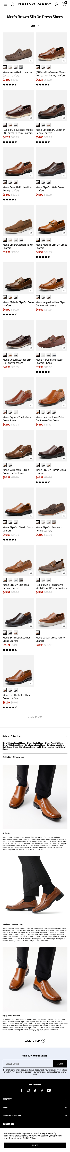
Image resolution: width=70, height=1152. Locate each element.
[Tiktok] (35, 1090)
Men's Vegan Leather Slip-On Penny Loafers (50, 304)
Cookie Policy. (29, 1138)
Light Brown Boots (27, 747)
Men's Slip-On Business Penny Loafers (49, 529)
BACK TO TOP (32, 1040)
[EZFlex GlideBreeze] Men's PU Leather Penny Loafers (51, 74)
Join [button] (60, 1063)
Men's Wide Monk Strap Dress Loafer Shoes (16, 471)
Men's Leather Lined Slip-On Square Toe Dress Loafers (50, 419)
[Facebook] (21, 1090)
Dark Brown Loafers (55, 745)
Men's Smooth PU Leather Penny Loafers (50, 131)
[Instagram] (28, 1090)
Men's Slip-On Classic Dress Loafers (51, 471)
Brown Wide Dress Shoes (13, 745)
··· (21, 67)
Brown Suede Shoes (35, 743)
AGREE (35, 1145)
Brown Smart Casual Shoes (14, 743)
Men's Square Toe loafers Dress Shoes (17, 419)
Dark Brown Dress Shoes (35, 745)
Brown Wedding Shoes (54, 743)
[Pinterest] (42, 1090)
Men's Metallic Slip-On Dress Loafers (51, 246)
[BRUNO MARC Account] (57, 4)
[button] (6, 4)
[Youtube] (49, 1090)
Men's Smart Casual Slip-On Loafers (18, 246)
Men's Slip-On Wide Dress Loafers (50, 189)
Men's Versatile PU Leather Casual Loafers (18, 74)
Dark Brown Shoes (10, 747)
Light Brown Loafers (45, 747)
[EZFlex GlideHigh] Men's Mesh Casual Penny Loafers (51, 586)
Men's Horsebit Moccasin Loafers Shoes (49, 361)
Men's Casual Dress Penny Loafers (50, 639)
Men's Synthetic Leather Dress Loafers (16, 639)
